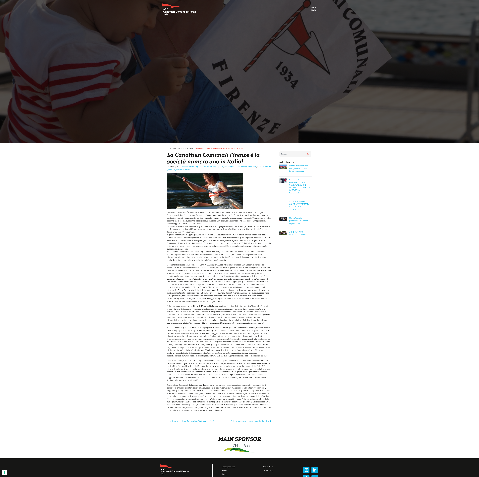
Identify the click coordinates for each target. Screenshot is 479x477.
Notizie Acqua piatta (214, 167)
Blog (174, 148)
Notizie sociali (189, 148)
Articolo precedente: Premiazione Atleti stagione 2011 (191, 421)
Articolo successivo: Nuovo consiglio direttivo (250, 421)
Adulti (224, 470)
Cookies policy (268, 470)
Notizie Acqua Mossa (197, 167)
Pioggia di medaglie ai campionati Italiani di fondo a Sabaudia (298, 168)
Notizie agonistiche (232, 167)
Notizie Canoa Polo (248, 167)
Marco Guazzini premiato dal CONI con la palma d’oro (298, 220)
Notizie (180, 148)
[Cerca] (308, 154)
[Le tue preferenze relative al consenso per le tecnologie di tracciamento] (4, 472)
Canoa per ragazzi (228, 467)
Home (169, 148)
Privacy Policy (268, 467)
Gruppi (224, 474)
